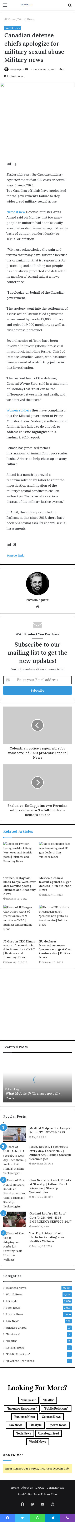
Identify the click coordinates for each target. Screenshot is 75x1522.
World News (26, 19)
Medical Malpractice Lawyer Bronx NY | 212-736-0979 (49, 1130)
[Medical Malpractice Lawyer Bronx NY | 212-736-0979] (14, 1134)
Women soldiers (18, 410)
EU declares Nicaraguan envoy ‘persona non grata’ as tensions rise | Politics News (55, 949)
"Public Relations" (18, 1354)
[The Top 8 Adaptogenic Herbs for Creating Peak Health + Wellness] (14, 1246)
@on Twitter (13, 1455)
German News (15, 1347)
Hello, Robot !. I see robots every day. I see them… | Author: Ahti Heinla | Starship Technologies (50, 1153)
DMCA (39, 1487)
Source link (15, 555)
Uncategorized (16, 1327)
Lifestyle (12, 1301)
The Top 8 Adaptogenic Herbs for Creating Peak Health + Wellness (46, 1237)
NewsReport (17, 69)
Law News (12, 1321)
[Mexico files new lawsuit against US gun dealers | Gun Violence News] (55, 858)
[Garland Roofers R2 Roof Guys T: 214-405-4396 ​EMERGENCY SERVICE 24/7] (14, 1219)
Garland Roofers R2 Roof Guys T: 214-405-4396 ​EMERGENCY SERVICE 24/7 (50, 1217)
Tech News (13, 1307)
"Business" (13, 1334)
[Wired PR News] (27, 5)
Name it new (15, 212)
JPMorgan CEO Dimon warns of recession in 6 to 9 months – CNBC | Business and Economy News (19, 949)
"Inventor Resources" (20, 1360)
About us (27, 1487)
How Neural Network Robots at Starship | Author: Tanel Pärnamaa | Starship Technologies (50, 1186)
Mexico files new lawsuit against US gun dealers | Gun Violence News (55, 884)
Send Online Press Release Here (38, 1494)
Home (11, 19)
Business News (16, 1287)
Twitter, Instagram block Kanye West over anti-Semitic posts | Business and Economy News (19, 886)
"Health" (11, 1341)
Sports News (14, 1314)
